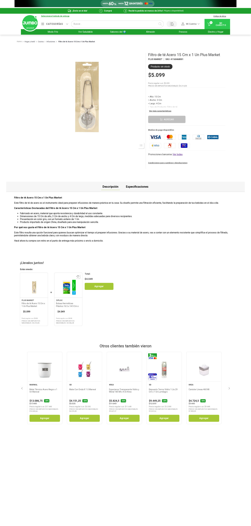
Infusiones (50, 42)
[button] (55, 16)
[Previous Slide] (21, 387)
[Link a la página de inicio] (19, 42)
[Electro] (125, 3)
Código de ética (219, 16)
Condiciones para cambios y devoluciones (167, 163)
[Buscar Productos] (160, 24)
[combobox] (117, 24)
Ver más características (160, 111)
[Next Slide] (229, 387)
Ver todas (178, 154)
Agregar (99, 286)
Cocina (41, 42)
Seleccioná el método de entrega (55, 16)
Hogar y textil (30, 42)
